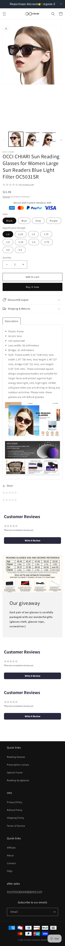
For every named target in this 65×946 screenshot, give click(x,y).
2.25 (21, 242)
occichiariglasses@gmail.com (24, 891)
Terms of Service (16, 825)
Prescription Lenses (18, 764)
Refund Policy (14, 810)
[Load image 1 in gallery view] (15, 139)
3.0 (8, 249)
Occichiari (28, 940)
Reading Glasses (16, 756)
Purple (54, 220)
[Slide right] (61, 140)
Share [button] (10, 485)
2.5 (34, 242)
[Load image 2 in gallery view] (32, 139)
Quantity (7, 257)
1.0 (8, 234)
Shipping (6, 197)
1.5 (33, 234)
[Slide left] (4, 140)
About (10, 855)
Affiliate (11, 847)
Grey (38, 220)
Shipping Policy (15, 817)
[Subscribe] (54, 912)
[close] (61, 4)
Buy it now (32, 287)
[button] (4, 14)
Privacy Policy (14, 802)
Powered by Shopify (39, 940)
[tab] (12, 321)
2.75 (46, 242)
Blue (24, 220)
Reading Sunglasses (18, 780)
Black (9, 220)
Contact (11, 863)
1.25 (20, 234)
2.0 (8, 242)
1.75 (46, 234)
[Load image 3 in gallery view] (49, 139)
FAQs (9, 871)
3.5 (20, 249)
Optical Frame (15, 772)
